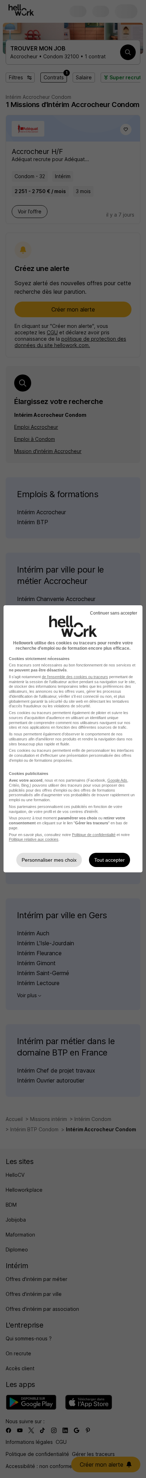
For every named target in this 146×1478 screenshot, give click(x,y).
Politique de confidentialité (94, 835)
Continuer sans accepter (113, 613)
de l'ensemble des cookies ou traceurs (75, 677)
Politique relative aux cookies (33, 839)
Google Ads (117, 780)
